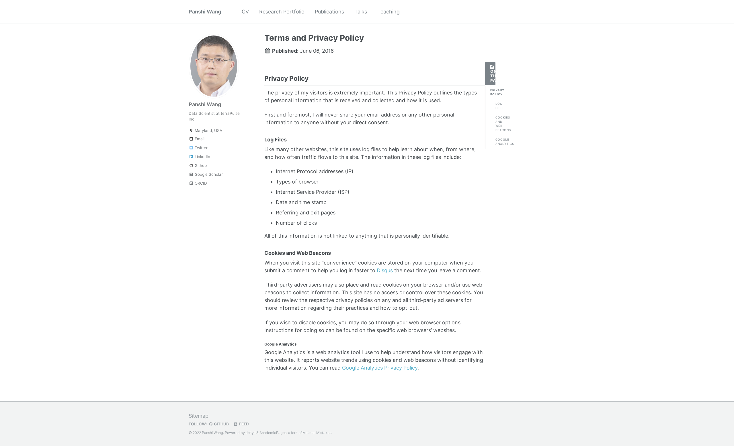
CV (245, 12)
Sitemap (198, 416)
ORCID (200, 183)
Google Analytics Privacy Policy (379, 368)
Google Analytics (498, 141)
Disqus (385, 270)
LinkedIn (202, 156)
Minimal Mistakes (316, 433)
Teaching (388, 12)
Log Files (498, 106)
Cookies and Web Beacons (498, 124)
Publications (329, 12)
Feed (243, 424)
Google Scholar (208, 174)
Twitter (201, 147)
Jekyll (250, 433)
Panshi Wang (205, 12)
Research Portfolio (281, 12)
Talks (360, 12)
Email (199, 139)
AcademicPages (272, 433)
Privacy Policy (492, 92)
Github (200, 165)
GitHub (221, 424)
